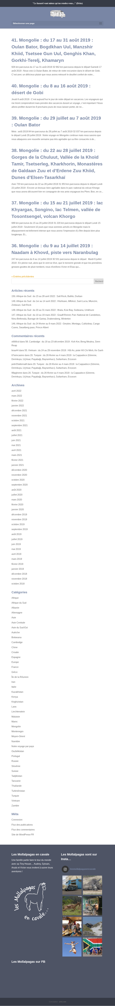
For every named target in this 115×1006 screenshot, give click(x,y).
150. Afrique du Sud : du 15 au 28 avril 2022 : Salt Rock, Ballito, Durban (47, 296)
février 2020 (17, 504)
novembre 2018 (19, 579)
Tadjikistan (17, 776)
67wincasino (18, 355)
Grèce (15, 672)
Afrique (15, 598)
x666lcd (15, 341)
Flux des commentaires (23, 829)
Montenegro (17, 731)
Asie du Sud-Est (20, 627)
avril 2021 (16, 450)
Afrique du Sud (19, 603)
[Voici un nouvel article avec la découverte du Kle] (72, 926)
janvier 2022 (18, 405)
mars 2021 (17, 455)
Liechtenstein (18, 711)
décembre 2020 (19, 470)
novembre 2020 (19, 475)
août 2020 (16, 490)
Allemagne (17, 612)
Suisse (15, 771)
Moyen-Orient (18, 736)
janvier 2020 (18, 509)
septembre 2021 (20, 425)
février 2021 (17, 460)
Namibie (16, 741)
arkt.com (62, 1002)
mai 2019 (16, 549)
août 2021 (16, 430)
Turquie (15, 796)
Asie (14, 617)
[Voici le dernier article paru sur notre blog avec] (92, 905)
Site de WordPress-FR (23, 834)
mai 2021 (16, 445)
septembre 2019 (20, 529)
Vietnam (16, 801)
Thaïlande (17, 786)
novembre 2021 (19, 415)
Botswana (16, 637)
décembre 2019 (19, 514)
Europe (15, 662)
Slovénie (16, 766)
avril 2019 (16, 554)
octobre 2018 (18, 583)
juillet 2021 (17, 435)
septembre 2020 (20, 485)
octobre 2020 (18, 480)
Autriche (16, 632)
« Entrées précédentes (23, 276)
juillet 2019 (17, 539)
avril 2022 (16, 391)
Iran (13, 682)
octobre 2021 (18, 420)
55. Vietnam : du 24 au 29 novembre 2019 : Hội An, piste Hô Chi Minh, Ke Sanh (64, 350)
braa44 (15, 350)
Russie (15, 761)
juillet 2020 (17, 495)
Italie (14, 687)
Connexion (17, 819)
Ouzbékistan (18, 751)
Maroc (15, 721)
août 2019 (16, 534)
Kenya (15, 697)
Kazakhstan (17, 692)
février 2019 (17, 564)
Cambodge (17, 642)
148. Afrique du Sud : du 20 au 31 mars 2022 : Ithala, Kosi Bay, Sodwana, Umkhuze (53, 310)
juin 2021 (16, 440)
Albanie (15, 608)
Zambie (15, 805)
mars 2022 (17, 396)
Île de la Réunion (20, 677)
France (15, 667)
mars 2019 (17, 559)
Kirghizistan (17, 702)
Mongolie (16, 726)
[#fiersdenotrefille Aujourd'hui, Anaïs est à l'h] (72, 947)
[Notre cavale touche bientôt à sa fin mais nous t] (72, 905)
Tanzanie (16, 781)
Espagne (16, 657)
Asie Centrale (18, 622)
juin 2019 (16, 544)
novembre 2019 (19, 519)
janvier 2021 (18, 465)
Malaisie (16, 716)
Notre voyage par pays (23, 746)
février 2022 (17, 400)
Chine (15, 647)
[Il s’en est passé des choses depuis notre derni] (92, 947)
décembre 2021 (19, 410)
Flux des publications (22, 825)
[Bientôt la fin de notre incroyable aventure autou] (92, 885)
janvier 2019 (18, 569)
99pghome (17, 373)
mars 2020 (17, 499)
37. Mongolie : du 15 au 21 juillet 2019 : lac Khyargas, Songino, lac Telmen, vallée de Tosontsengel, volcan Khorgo (57, 209)
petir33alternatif (19, 364)
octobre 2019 (18, 524)
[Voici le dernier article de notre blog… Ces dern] (72, 885)
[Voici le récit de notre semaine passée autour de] (92, 926)
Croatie (15, 652)
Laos (14, 706)
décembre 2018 (19, 574)
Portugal (16, 756)
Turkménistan (18, 791)
